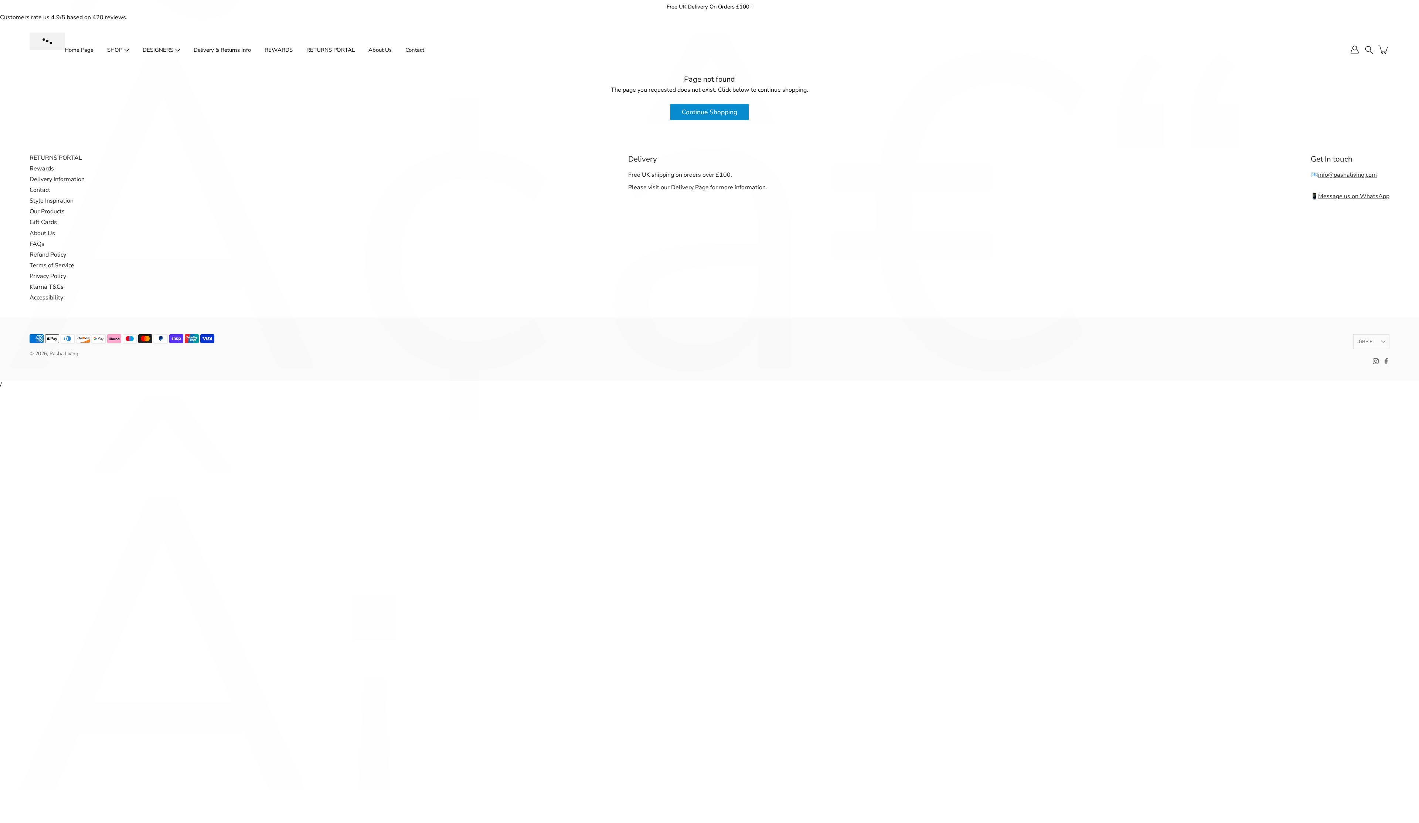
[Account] (1355, 49)
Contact (414, 50)
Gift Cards (43, 222)
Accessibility (46, 298)
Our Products (47, 211)
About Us (380, 50)
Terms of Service (52, 265)
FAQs (37, 244)
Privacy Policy (48, 276)
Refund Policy (48, 255)
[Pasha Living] (47, 41)
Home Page (79, 50)
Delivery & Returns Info (222, 50)
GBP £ (1366, 341)
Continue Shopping (709, 112)
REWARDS (279, 50)
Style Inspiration (52, 201)
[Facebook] (1386, 361)
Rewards (42, 169)
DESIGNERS (158, 50)
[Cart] (1383, 49)
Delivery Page (690, 187)
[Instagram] (1375, 361)
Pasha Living (64, 353)
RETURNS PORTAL (330, 50)
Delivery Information (57, 179)
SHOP (114, 50)
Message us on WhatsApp (1353, 196)
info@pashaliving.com (1347, 175)
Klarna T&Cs (47, 287)
